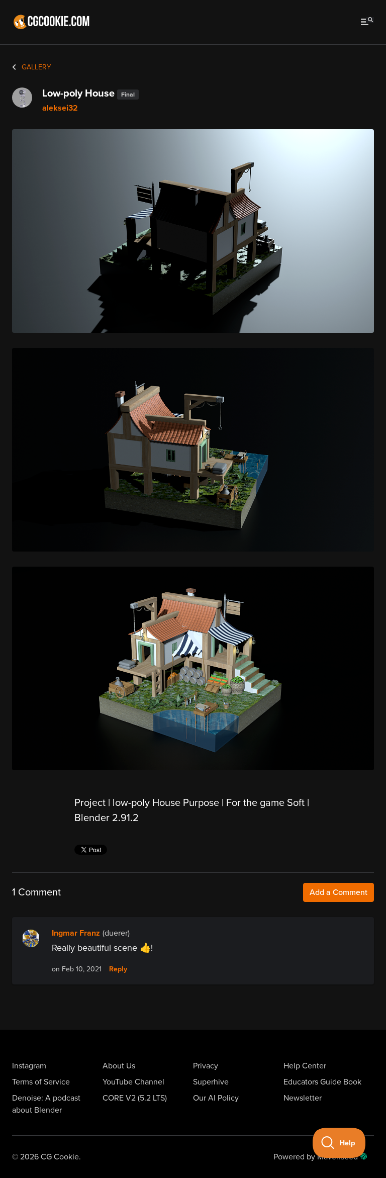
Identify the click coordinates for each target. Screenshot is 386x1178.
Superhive (211, 1082)
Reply (118, 969)
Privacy (205, 1066)
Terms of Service (41, 1082)
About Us (119, 1066)
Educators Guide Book (322, 1082)
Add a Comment (338, 892)
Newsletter (302, 1098)
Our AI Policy (216, 1098)
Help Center (304, 1066)
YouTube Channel (133, 1082)
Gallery (35, 67)
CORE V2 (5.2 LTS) (135, 1098)
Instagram (29, 1066)
